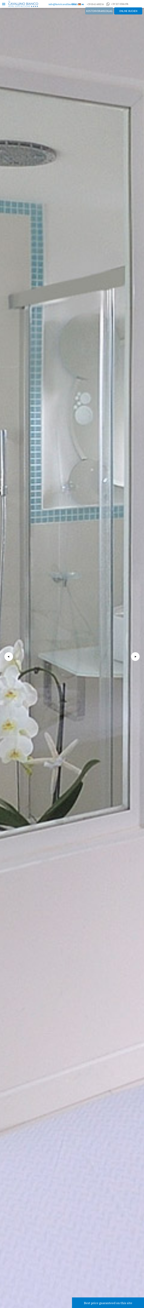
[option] (72, 654)
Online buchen (128, 11)
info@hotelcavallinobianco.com (66, 4)
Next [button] (135, 656)
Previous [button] (8, 656)
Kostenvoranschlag (99, 11)
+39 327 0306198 (119, 4)
